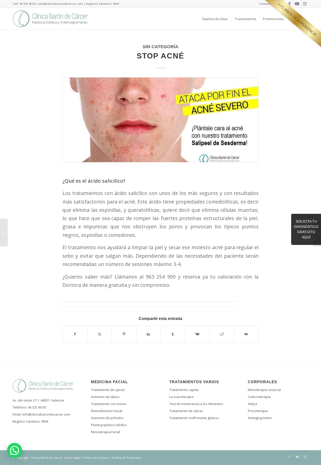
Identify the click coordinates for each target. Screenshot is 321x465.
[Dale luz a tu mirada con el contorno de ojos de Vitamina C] (4, 232)
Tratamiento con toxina (108, 404)
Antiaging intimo (260, 418)
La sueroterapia (181, 396)
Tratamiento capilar (184, 389)
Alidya (252, 404)
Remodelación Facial (106, 411)
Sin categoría (160, 46)
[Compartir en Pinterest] (124, 334)
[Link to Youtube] (297, 4)
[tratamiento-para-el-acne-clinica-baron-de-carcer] (160, 123)
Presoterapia (258, 411)
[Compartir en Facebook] (75, 334)
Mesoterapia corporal (264, 389)
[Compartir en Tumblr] (173, 334)
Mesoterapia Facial (105, 432)
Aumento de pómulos (107, 418)
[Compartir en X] (100, 334)
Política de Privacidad (126, 457)
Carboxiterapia (259, 396)
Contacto (265, 4)
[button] (14, 450)
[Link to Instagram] (304, 4)
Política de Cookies (96, 457)
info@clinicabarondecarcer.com (46, 414)
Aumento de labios (105, 396)
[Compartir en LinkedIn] (148, 334)
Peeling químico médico (109, 425)
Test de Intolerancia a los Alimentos (196, 404)
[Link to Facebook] (289, 4)
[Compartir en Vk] (197, 334)
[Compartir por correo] (246, 334)
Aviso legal (73, 457)
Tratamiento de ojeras (108, 389)
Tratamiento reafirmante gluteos (194, 418)
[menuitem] (265, 4)
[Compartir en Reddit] (222, 334)
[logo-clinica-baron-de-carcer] (50, 19)
